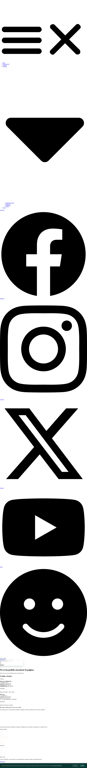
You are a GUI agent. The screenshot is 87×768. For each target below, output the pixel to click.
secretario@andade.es (4, 689)
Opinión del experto (9, 202)
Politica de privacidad (57, 765)
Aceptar (82, 765)
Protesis (1, 747)
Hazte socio (2, 743)
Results (2, 665)
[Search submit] (0, 662)
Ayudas (1, 750)
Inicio (4, 62)
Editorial (2, 731)
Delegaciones (3, 740)
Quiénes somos (6, 64)
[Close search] (0, 663)
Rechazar (75, 765)
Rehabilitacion (3, 754)
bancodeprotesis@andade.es (6, 702)
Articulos (5, 65)
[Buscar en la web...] (0, 666)
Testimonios (8, 205)
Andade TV (8, 204)
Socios (4, 207)
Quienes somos (3, 738)
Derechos (2, 752)
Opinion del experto (4, 736)
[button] (43, 39)
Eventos (7, 206)
